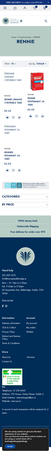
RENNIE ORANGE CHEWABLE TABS (13, 101)
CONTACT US (8, 13)
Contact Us (7, 361)
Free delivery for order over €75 (27, 231)
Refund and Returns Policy (11, 337)
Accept (10, 446)
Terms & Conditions (11, 343)
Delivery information (11, 323)
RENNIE (7, 95)
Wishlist (36, 7)
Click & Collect (9, 327)
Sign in (25, 8)
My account (31, 323)
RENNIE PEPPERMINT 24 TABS (36, 101)
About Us (6, 357)
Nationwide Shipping (27, 226)
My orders (31, 327)
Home (13, 37)
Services (31, 357)
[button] (7, 117)
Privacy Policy (8, 331)
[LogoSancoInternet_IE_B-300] (12, 376)
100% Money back (27, 220)
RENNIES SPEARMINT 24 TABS (12, 155)
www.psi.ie (16, 401)
